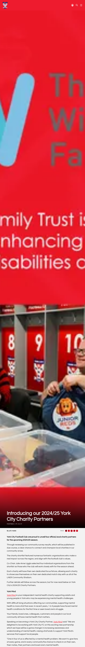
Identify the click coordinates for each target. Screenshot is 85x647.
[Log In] (72, 5)
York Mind (11, 595)
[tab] (72, 5)
